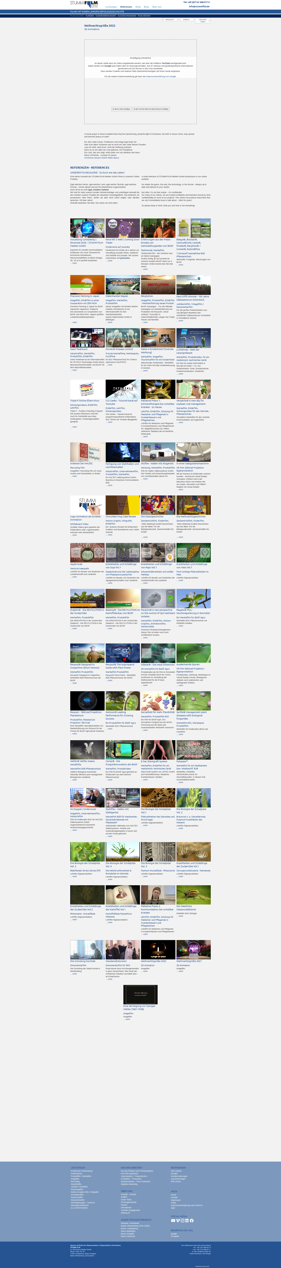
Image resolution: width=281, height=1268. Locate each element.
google (174, 1234)
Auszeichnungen (178, 1179)
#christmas (89, 158)
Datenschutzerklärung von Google (161, 76)
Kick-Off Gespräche (129, 1173)
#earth (104, 158)
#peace (97, 158)
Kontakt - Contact (128, 1194)
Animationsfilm (77, 1195)
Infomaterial (126, 1207)
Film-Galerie (176, 1171)
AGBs (173, 1203)
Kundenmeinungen (179, 1176)
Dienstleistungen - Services (83, 1203)
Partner (124, 1205)
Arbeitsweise (76, 1173)
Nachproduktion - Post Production (135, 1181)
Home (173, 1195)
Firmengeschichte (128, 1202)
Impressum (176, 1200)
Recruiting (75, 1181)
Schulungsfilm (77, 1189)
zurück (186, 19)
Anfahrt (124, 1197)
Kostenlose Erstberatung (81, 1171)
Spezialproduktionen (80, 1205)
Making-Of (125, 1213)
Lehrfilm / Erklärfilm (79, 1187)
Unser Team (126, 1200)
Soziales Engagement (130, 1210)
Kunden (174, 1173)
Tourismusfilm (77, 1197)
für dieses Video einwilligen (121, 109)
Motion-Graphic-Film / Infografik (84, 1192)
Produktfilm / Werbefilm (81, 1176)
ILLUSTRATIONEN (79, 1208)
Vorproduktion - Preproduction (134, 1176)
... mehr (73, 263)
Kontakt (174, 1197)
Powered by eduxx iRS (202, 1266)
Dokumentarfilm (78, 1200)
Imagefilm (75, 1179)
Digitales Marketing (129, 1184)
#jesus (116, 158)
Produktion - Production (131, 1179)
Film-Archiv (176, 1181)
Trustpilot (175, 1236)
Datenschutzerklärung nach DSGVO (187, 1205)
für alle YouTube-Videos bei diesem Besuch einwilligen (151, 109)
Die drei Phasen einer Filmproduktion (137, 1171)
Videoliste (170, 19)
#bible (110, 158)
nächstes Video (203, 20)
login (173, 1208)
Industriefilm (76, 1184)
